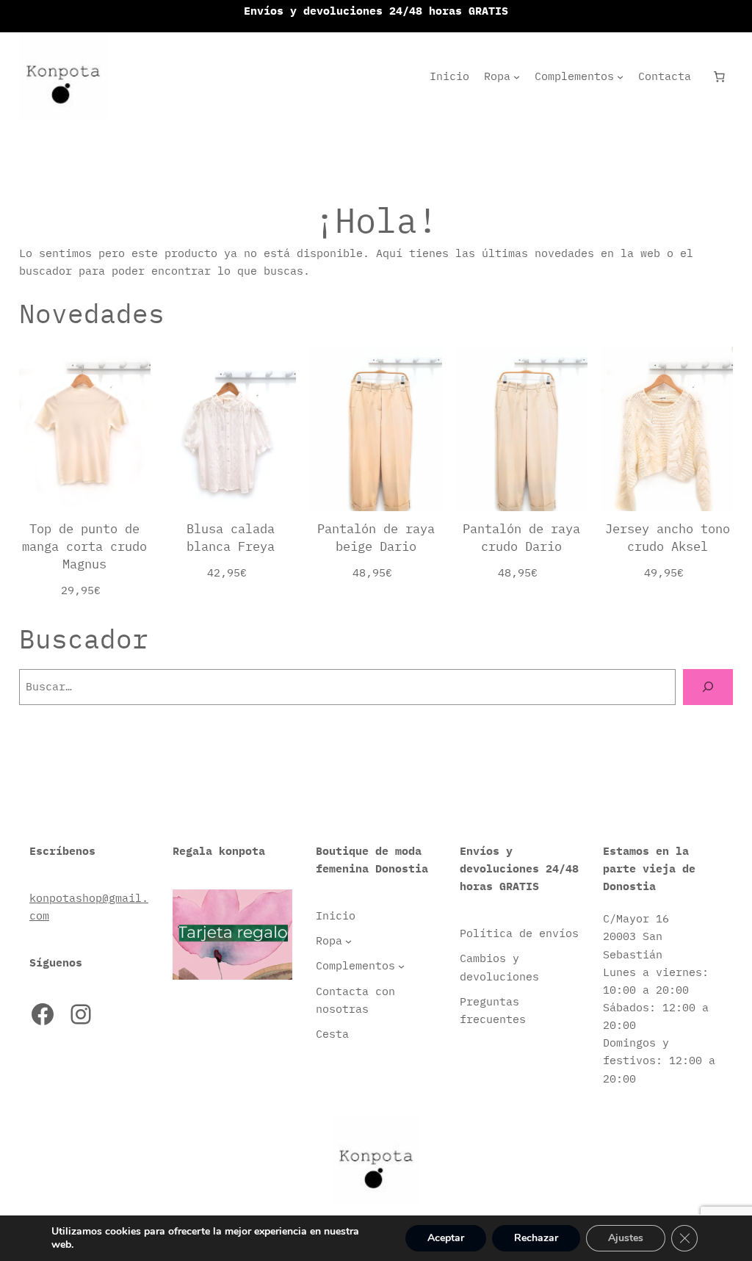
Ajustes (625, 1238)
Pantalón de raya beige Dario (376, 537)
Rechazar (536, 1238)
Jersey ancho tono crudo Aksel (667, 537)
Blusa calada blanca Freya (231, 537)
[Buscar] (708, 686)
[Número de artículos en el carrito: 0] (720, 76)
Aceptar (445, 1238)
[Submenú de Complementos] (620, 76)
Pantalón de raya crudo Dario (521, 537)
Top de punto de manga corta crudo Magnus (84, 546)
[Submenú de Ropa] (516, 76)
